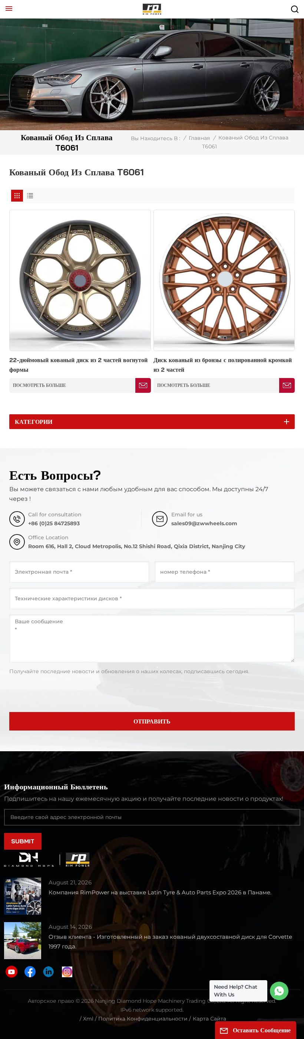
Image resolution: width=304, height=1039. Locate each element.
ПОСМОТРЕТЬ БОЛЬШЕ (39, 385)
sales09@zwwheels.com (204, 523)
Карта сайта (209, 1018)
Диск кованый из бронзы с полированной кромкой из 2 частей (222, 364)
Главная (199, 138)
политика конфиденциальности (143, 1018)
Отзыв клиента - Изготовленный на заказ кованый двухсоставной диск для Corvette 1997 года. (170, 941)
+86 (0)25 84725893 (54, 523)
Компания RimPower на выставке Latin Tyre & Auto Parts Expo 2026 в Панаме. (160, 892)
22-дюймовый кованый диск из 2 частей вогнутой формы (78, 364)
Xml (88, 1018)
